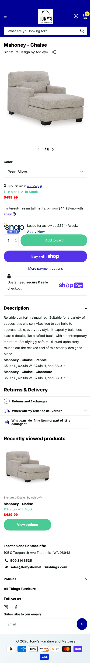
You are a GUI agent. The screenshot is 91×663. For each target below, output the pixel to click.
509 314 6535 (21, 560)
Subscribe (78, 624)
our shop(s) (34, 186)
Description (16, 308)
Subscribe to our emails (23, 614)
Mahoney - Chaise (18, 504)
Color (8, 162)
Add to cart (54, 240)
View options (27, 525)
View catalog (6, 16)
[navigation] (53, 149)
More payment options (45, 268)
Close (44, 579)
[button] (17, 236)
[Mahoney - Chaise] (27, 468)
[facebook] (16, 607)
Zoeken (82, 31)
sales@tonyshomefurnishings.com (38, 567)
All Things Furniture (20, 589)
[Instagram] (6, 607)
